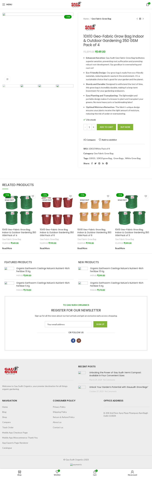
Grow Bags (118, 158)
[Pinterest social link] (99, 163)
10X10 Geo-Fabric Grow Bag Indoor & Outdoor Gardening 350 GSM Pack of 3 (132, 232)
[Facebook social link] (92, 163)
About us (57, 422)
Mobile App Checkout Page (15, 432)
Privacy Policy (59, 407)
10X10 (92, 158)
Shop (4, 417)
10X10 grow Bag (104, 158)
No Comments (109, 380)
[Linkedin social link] (103, 163)
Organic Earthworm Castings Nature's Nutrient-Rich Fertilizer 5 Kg (43, 284)
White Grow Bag (133, 158)
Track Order (8, 427)
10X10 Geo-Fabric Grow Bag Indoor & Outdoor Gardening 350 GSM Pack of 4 (19, 232)
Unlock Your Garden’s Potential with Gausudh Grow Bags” (118, 387)
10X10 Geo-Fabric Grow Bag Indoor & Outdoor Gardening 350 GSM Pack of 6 (57, 232)
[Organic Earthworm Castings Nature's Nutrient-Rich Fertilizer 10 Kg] (9, 272)
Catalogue (7, 448)
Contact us (58, 427)
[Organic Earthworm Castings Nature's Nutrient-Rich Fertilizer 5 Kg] (9, 286)
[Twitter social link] (95, 163)
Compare (6, 422)
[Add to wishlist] (32, 196)
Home (86, 19)
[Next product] (143, 18)
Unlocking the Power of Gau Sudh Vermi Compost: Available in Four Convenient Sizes (115, 374)
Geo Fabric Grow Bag (101, 19)
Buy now (125, 127)
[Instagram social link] (79, 340)
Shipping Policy (60, 412)
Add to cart (106, 127)
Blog (4, 412)
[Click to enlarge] (7, 79)
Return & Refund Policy (64, 417)
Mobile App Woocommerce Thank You (20, 437)
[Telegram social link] (107, 163)
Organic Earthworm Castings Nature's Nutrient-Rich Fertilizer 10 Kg (43, 270)
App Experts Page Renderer (15, 443)
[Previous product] (137, 18)
